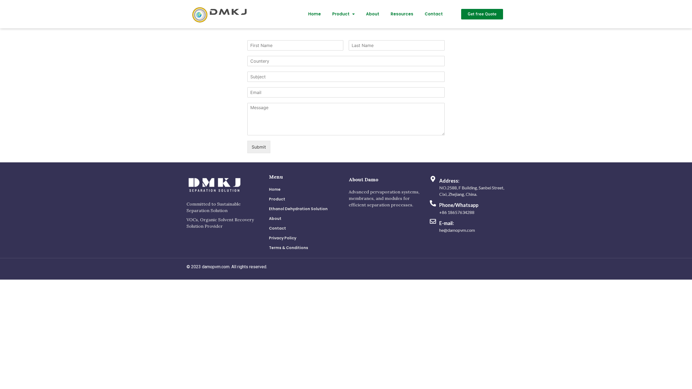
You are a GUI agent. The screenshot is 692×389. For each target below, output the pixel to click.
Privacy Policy (282, 238)
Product (341, 14)
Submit (259, 147)
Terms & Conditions (288, 247)
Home (314, 14)
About (372, 14)
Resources (402, 14)
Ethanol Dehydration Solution (298, 209)
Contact (434, 14)
